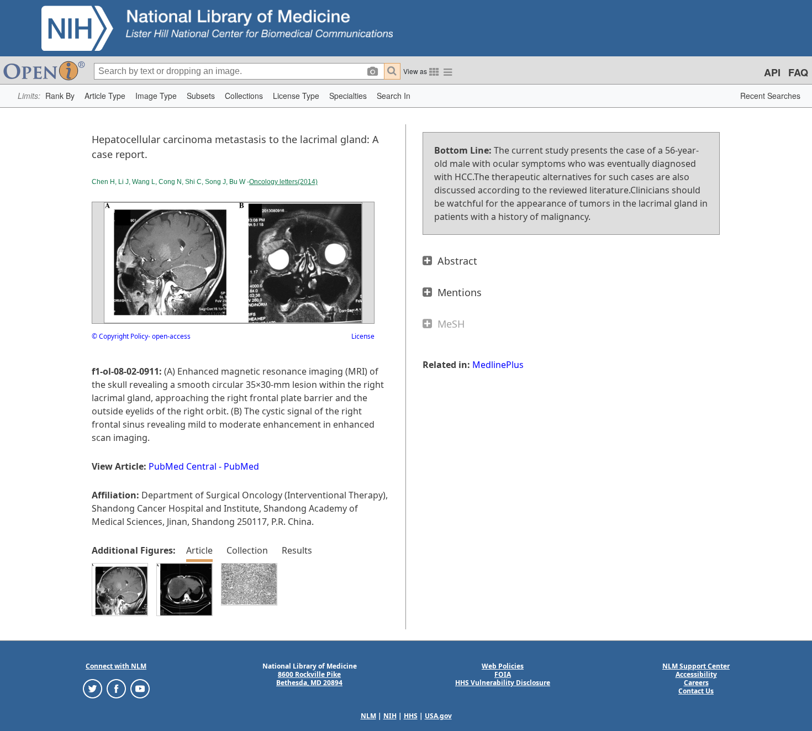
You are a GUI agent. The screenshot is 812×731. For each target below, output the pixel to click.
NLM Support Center (696, 666)
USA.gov (438, 716)
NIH (390, 716)
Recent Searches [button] (770, 95)
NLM (368, 716)
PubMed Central (183, 466)
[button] (60, 96)
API (772, 72)
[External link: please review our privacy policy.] (92, 688)
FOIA (502, 674)
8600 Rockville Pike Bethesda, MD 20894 (309, 678)
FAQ (798, 72)
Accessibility (696, 674)
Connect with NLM (116, 666)
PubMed (241, 466)
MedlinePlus (498, 365)
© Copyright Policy (120, 336)
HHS (411, 716)
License (363, 336)
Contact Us (696, 691)
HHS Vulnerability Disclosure (502, 682)
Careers (696, 682)
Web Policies (503, 666)
